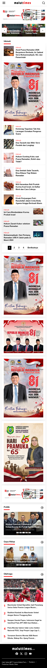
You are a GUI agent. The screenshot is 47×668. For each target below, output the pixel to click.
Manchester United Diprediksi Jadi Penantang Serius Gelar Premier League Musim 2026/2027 (25, 606)
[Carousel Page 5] (29, 532)
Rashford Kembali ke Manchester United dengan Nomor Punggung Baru (23, 614)
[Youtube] (30, 653)
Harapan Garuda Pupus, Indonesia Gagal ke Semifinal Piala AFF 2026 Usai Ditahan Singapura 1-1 (12, 32)
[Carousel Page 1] (17, 532)
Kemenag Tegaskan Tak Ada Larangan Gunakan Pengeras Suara (28, 131)
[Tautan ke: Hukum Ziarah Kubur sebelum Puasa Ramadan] (38, 222)
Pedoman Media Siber (10, 664)
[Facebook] (16, 653)
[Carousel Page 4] (26, 532)
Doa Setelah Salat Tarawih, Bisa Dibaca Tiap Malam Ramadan (27, 173)
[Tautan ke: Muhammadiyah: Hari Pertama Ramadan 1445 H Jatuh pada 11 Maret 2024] (38, 234)
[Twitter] (21, 653)
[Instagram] (25, 653)
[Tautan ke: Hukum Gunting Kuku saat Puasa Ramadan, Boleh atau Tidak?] (9, 157)
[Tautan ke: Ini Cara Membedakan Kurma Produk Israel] (38, 211)
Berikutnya (33, 248)
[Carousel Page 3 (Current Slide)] (23, 532)
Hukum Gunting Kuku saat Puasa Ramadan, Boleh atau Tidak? (28, 159)
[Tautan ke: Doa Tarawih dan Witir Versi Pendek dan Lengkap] (9, 143)
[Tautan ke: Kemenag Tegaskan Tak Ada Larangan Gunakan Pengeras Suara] (9, 130)
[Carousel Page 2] (20, 532)
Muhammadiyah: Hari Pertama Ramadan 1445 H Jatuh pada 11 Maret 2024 (17, 237)
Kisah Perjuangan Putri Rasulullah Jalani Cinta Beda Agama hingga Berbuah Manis (29, 200)
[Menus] (4, 3)
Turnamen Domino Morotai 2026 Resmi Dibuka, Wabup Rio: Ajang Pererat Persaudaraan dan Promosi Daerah (23, 637)
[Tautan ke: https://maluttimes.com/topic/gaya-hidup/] (42, 542)
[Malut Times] (24, 2)
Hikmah (18, 47)
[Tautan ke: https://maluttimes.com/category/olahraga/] (42, 574)
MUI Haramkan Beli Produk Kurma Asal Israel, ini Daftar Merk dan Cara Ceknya (28, 186)
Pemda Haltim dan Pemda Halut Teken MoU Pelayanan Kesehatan (22, 560)
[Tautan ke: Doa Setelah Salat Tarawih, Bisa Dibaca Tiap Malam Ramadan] (9, 171)
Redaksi (32, 662)
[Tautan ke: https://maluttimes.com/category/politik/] (42, 507)
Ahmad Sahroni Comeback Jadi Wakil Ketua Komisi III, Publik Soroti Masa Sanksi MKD (23, 525)
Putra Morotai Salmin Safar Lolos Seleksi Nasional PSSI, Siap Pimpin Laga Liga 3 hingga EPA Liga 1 (34, 32)
